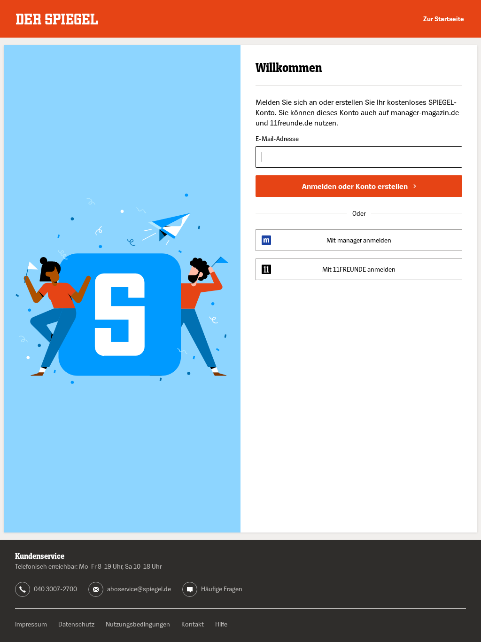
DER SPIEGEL (57, 19)
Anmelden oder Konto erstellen (355, 186)
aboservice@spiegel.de (139, 589)
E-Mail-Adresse (277, 138)
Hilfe (221, 624)
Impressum (31, 624)
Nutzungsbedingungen (138, 624)
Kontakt (192, 624)
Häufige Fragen (221, 589)
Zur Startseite (443, 19)
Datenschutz (76, 624)
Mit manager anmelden (358, 240)
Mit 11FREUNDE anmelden (359, 269)
